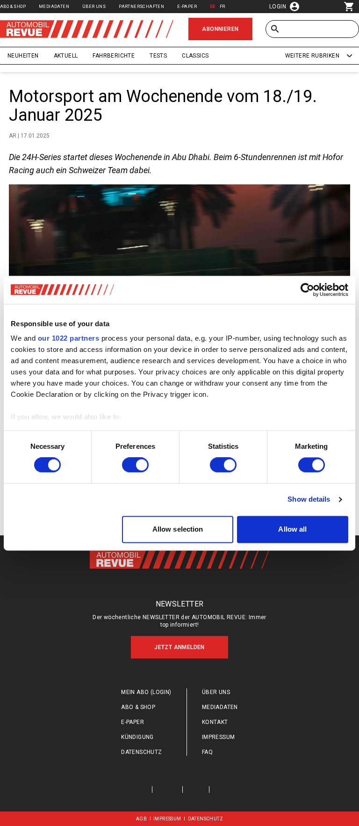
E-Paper (187, 6)
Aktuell (66, 55)
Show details (308, 500)
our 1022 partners (69, 338)
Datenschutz (141, 752)
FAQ (207, 752)
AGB (141, 818)
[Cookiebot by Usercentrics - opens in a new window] (307, 290)
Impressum (218, 737)
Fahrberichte (114, 55)
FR (222, 6)
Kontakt (215, 722)
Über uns (94, 6)
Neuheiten (23, 55)
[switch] (135, 465)
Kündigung (137, 737)
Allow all (292, 529)
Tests (158, 55)
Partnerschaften (141, 6)
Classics (195, 55)
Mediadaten (54, 6)
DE (213, 6)
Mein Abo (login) (146, 692)
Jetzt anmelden (179, 647)
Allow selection (177, 529)
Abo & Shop (13, 6)
